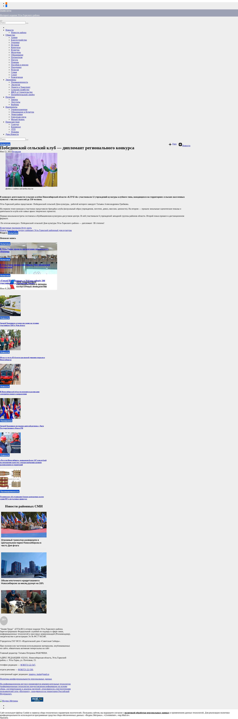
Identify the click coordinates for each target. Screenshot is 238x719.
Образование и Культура (22, 112)
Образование (17, 55)
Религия (15, 70)
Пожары (15, 132)
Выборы (15, 104)
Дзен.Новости (12, 134)
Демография (17, 114)
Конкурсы (16, 47)
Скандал (15, 124)
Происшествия (12, 122)
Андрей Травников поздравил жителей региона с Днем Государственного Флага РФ (22, 427)
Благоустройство (19, 40)
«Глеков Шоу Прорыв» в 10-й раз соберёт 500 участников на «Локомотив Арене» (22, 281)
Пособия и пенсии (19, 65)
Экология (15, 84)
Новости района (18, 32)
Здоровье (15, 42)
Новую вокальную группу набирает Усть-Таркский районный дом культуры (36, 230)
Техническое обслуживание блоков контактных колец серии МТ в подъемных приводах (22, 498)
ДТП (13, 129)
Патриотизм (16, 57)
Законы (14, 99)
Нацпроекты (11, 107)
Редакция (16, 151)
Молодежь (16, 52)
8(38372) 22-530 (25, 669)
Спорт (14, 75)
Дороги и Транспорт (20, 87)
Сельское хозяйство (20, 89)
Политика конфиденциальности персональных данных (26, 679)
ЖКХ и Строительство (22, 92)
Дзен (174, 144)
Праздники (16, 67)
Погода (14, 60)
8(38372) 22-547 (28, 665)
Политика (10, 97)
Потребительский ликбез (23, 94)
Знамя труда (5, 10)
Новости (10, 30)
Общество (10, 35)
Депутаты (15, 102)
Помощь (15, 62)
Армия (14, 37)
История (15, 45)
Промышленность (19, 82)
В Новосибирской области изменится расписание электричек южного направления (20, 393)
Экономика (11, 79)
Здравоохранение (19, 109)
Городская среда (18, 117)
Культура (15, 50)
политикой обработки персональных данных (147, 713)
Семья (14, 72)
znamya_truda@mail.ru (39, 674)
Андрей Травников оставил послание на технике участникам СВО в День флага (19, 324)
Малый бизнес (18, 119)
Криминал (16, 127)
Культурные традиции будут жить (16, 228)
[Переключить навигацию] (1, 20)
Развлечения (17, 77)
